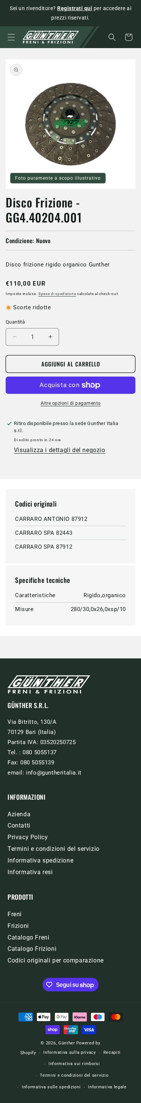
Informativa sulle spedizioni (51, 1087)
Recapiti (112, 1052)
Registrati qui (74, 8)
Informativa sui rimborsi (74, 1063)
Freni (15, 914)
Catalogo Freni (28, 937)
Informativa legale (107, 1087)
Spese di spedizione (57, 294)
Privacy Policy (28, 837)
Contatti (19, 825)
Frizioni (18, 925)
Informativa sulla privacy (69, 1052)
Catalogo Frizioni (32, 948)
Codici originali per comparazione (56, 960)
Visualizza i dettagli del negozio (59, 450)
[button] (11, 37)
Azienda (19, 814)
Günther (66, 1043)
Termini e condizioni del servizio (54, 848)
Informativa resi (30, 872)
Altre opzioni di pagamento (71, 403)
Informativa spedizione (40, 860)
